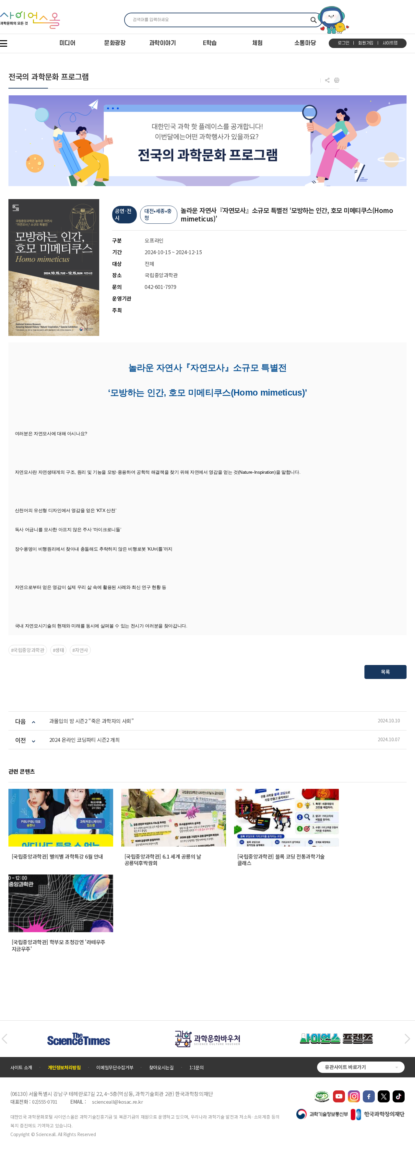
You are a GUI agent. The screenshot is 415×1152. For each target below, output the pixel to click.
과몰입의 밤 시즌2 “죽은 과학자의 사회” (91, 721)
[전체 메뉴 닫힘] (3, 43)
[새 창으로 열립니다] (339, 1094)
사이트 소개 (21, 1067)
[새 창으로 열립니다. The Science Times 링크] (78, 1036)
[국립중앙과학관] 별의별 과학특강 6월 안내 (57, 856)
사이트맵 (390, 43)
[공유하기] (327, 80)
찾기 (314, 20)
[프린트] (336, 80)
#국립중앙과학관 (27, 650)
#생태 (58, 650)
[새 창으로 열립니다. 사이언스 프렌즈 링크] (336, 1036)
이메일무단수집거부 (114, 1067)
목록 (385, 671)
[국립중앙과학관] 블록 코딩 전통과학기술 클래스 (281, 859)
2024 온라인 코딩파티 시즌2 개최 (84, 739)
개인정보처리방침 (64, 1067)
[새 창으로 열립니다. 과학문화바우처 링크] (207, 1034)
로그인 (343, 43)
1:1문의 (196, 1067)
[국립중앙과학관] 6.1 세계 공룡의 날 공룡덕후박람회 (162, 859)
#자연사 (80, 650)
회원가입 (366, 43)
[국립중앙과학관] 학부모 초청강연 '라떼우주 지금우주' (58, 945)
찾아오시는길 (161, 1067)
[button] (4, 1039)
